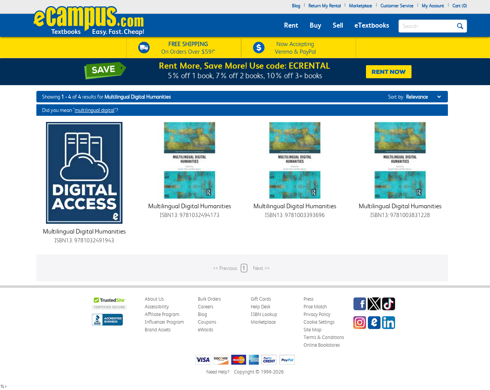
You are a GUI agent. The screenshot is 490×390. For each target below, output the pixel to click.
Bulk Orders (209, 299)
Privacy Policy (317, 314)
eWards (205, 329)
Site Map (313, 329)
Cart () (459, 5)
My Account (433, 5)
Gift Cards (261, 299)
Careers (205, 306)
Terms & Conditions (324, 337)
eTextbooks (371, 25)
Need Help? (217, 372)
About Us (154, 299)
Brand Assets (158, 329)
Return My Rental (325, 5)
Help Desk (260, 306)
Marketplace (360, 5)
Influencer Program (164, 322)
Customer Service (397, 5)
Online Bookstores (322, 345)
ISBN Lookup (264, 314)
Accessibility (157, 306)
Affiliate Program (162, 314)
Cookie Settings (319, 322)
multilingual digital (94, 110)
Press (309, 299)
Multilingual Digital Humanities (84, 231)
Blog (296, 5)
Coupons (207, 322)
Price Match (315, 306)
